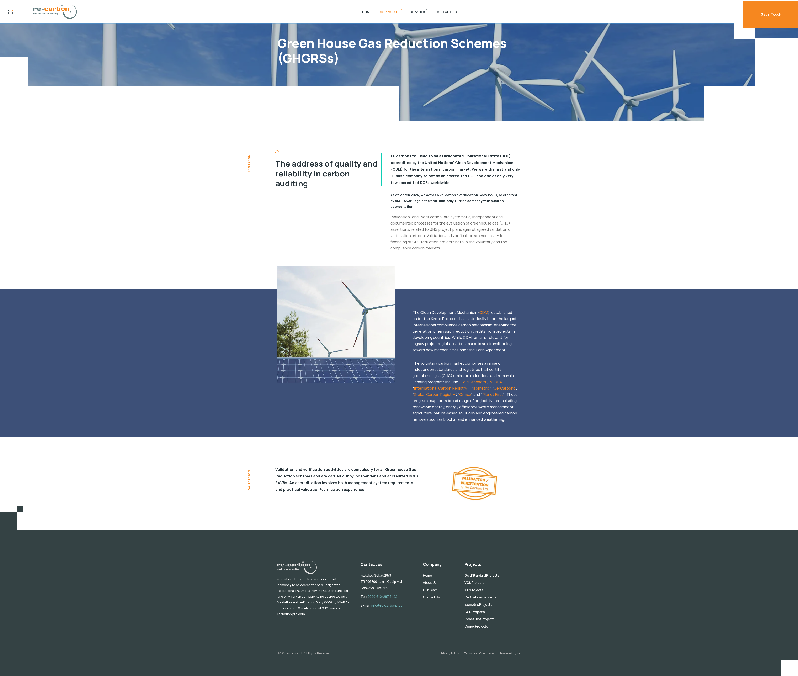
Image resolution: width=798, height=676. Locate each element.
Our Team (430, 590)
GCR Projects (474, 611)
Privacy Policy (450, 653)
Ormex (465, 394)
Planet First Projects (479, 619)
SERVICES (417, 12)
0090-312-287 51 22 (382, 596)
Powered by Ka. (510, 653)
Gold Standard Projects (481, 575)
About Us (429, 582)
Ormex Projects (476, 626)
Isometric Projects (478, 604)
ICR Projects (473, 590)
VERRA (496, 381)
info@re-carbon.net (386, 605)
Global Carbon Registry (434, 394)
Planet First (492, 394)
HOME (367, 12)
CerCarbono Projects (480, 597)
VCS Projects (474, 582)
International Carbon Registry (440, 388)
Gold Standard (473, 381)
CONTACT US (446, 12)
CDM (483, 312)
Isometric (481, 388)
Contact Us (431, 597)
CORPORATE (389, 12)
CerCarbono (504, 388)
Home (427, 575)
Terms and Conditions (479, 653)
